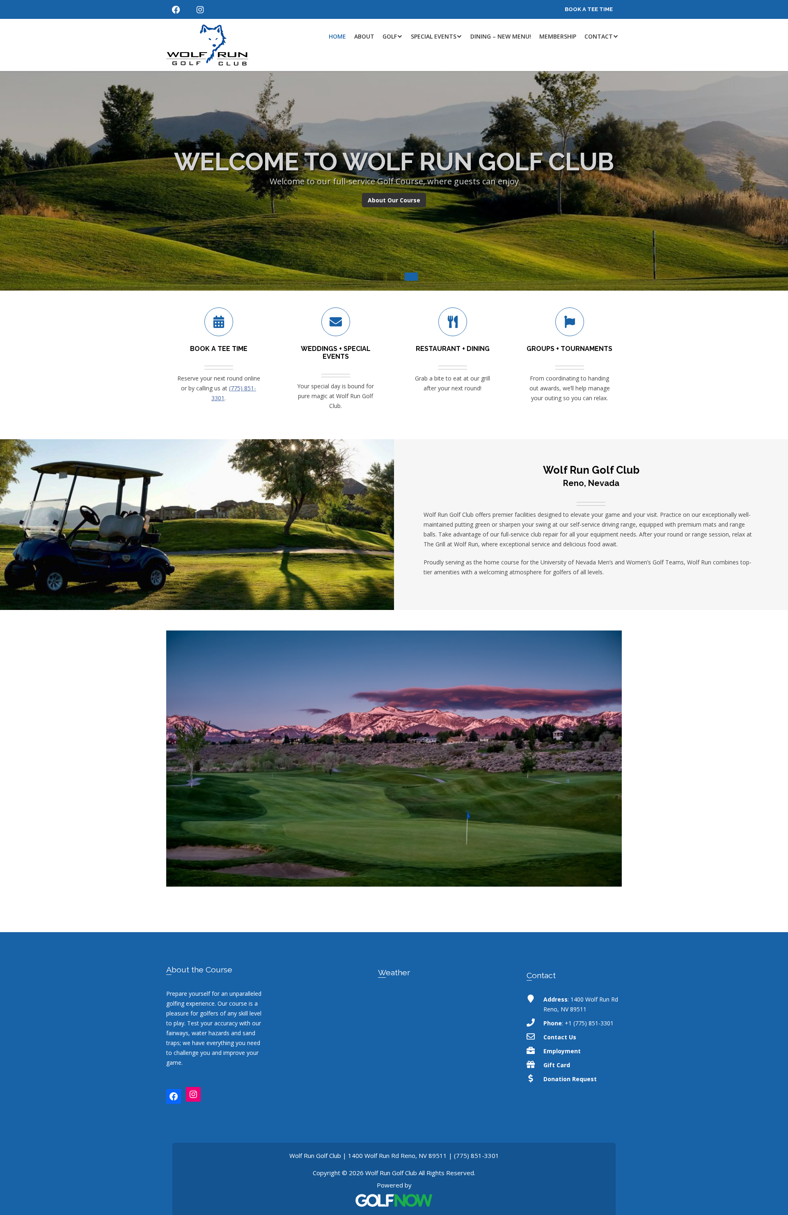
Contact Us (559, 1037)
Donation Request (570, 1079)
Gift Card (556, 1065)
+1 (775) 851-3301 (589, 1023)
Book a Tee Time (589, 9)
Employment (562, 1051)
